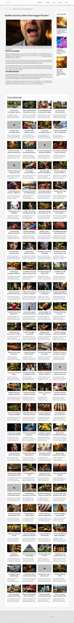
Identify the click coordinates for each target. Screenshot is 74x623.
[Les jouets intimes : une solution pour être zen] (60, 366)
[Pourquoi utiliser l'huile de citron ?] (60, 306)
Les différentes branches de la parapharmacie (60, 232)
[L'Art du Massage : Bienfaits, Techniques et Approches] (45, 165)
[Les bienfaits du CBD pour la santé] (60, 265)
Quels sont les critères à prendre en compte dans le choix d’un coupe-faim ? (29, 294)
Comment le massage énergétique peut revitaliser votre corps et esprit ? (62, 31)
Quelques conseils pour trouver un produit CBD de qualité (44, 495)
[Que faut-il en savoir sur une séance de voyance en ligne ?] (60, 346)
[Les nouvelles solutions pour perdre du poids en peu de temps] (45, 185)
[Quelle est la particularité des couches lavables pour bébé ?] (14, 548)
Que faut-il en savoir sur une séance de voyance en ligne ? (60, 354)
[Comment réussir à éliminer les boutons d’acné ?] (14, 447)
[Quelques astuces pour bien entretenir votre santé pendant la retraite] (14, 507)
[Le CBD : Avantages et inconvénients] (29, 326)
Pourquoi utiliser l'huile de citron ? (60, 313)
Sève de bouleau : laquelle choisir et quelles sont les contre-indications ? (29, 133)
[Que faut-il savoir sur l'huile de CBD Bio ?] (60, 165)
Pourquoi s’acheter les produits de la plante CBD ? (29, 394)
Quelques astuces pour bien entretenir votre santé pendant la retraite (14, 515)
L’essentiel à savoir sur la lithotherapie (44, 252)
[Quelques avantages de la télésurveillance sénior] (60, 286)
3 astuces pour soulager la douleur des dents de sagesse (14, 434)
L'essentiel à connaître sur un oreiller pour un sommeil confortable (44, 454)
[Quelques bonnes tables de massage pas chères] (14, 467)
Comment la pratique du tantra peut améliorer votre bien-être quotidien (45, 153)
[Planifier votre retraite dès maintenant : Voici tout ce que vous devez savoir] (60, 245)
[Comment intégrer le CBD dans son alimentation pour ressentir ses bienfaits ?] (45, 528)
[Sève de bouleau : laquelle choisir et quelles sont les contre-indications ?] (29, 124)
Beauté (60, 2)
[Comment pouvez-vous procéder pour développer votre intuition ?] (45, 286)
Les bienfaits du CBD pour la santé (60, 272)
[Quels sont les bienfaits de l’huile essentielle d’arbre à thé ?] (14, 407)
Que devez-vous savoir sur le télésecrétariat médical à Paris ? (29, 192)
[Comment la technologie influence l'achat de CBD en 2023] (45, 124)
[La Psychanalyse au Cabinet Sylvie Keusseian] (29, 507)
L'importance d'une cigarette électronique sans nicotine (44, 475)
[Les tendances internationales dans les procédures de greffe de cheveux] (29, 145)
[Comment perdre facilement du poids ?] (14, 225)
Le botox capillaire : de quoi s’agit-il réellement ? (44, 313)
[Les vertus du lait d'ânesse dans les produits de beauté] (60, 104)
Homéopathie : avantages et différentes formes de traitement (14, 273)
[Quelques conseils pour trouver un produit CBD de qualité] (45, 487)
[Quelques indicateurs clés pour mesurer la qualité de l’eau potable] (14, 386)
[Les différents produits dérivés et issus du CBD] (29, 265)
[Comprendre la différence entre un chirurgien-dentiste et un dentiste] (29, 245)
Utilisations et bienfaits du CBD (14, 534)
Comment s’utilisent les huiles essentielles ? (59, 534)
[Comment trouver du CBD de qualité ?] (29, 346)
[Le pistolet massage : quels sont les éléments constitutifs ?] (60, 326)
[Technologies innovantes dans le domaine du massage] (29, 165)
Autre (66, 2)
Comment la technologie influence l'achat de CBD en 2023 (44, 132)
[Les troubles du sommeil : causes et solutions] (60, 145)
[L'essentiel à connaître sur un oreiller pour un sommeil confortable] (45, 447)
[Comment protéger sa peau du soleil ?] (60, 507)
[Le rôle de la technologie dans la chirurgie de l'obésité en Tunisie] (60, 124)
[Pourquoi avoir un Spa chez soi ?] (60, 185)
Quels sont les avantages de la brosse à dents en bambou (60, 434)
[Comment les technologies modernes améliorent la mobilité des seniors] (14, 104)
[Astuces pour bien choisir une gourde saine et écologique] (60, 588)
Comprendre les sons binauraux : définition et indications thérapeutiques (14, 193)
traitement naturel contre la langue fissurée (32, 56)
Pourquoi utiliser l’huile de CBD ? (44, 554)
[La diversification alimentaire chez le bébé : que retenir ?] (29, 487)
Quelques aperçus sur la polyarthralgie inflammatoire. (29, 555)
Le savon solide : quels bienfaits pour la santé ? (60, 494)
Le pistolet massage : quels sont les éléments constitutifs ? (59, 333)
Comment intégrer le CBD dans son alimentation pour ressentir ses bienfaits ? (44, 536)
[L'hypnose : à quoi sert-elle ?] (45, 386)
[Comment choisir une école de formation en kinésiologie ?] (60, 386)
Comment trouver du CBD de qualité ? (29, 353)
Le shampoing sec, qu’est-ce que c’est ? (60, 413)
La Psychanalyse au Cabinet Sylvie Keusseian (29, 515)
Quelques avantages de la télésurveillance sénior (60, 292)
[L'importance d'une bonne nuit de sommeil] (29, 568)
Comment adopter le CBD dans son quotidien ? (29, 535)
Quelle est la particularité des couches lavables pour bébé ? (14, 556)
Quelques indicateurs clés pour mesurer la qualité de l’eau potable (14, 394)
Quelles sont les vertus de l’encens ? (14, 353)
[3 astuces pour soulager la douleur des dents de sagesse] (14, 427)
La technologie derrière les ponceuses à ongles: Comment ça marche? (44, 112)
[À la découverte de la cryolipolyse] (14, 205)
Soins (54, 2)
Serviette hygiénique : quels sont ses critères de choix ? (29, 233)
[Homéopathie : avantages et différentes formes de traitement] (14, 265)
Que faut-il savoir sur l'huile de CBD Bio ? (60, 171)
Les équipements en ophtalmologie (14, 575)
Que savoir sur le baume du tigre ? (14, 373)
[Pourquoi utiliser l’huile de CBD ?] (45, 548)
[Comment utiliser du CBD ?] (29, 467)
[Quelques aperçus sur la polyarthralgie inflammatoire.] (29, 548)
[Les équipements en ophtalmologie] (14, 568)
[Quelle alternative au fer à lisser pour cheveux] (29, 407)
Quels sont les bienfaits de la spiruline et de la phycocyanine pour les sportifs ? (29, 113)
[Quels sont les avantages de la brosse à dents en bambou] (60, 427)
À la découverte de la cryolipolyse (14, 212)
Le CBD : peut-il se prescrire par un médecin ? (14, 333)
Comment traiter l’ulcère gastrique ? (29, 434)
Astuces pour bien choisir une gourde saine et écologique (60, 596)
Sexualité (48, 2)
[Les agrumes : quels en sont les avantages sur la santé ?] (45, 427)
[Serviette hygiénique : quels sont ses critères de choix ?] (29, 225)
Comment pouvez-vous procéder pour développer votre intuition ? (44, 294)
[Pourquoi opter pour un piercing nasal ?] (29, 447)
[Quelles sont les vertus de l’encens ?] (14, 346)
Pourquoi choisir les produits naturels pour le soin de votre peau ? (14, 293)
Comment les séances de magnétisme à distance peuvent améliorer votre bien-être (61, 72)
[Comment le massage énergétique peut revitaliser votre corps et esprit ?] (62, 22)
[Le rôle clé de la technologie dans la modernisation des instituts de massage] (14, 124)
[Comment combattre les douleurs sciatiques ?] (45, 366)
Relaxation (40, 2)
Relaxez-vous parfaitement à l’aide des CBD (60, 454)
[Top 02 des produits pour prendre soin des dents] (45, 588)
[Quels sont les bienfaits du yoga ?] (60, 467)
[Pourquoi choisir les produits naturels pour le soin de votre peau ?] (14, 286)
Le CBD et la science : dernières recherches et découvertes (14, 152)
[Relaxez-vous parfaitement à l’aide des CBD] (60, 447)
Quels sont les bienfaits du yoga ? (59, 474)
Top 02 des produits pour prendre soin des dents (45, 596)
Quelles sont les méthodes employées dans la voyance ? (44, 333)
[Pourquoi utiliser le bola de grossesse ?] (14, 306)
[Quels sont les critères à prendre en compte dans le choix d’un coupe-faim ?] (29, 286)
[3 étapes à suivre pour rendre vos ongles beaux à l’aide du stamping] (45, 507)
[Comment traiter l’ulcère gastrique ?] (29, 427)
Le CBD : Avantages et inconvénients (29, 333)
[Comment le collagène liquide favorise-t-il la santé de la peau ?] (62, 42)
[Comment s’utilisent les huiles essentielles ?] (60, 528)
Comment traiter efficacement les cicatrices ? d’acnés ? (14, 253)
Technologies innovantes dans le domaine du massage (29, 172)
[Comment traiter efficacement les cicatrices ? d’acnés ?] (14, 245)
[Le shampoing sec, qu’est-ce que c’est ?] (60, 407)
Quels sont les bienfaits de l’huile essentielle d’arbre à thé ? (14, 414)
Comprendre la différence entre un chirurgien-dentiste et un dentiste (29, 254)
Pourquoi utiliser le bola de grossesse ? (14, 313)
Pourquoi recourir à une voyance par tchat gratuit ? (14, 172)
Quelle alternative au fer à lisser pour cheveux (29, 413)
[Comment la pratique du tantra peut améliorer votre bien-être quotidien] (45, 145)
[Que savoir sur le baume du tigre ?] (14, 366)
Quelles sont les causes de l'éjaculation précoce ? (14, 495)
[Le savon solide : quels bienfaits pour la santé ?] (60, 487)
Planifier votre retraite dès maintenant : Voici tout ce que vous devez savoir (59, 254)
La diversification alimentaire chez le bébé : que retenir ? (29, 495)
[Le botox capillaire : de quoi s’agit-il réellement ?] (45, 306)
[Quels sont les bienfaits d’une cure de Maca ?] (29, 588)
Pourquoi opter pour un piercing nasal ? (29, 454)
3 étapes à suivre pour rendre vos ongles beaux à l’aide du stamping (44, 515)
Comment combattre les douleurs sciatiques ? (45, 373)
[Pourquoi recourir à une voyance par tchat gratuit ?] (14, 165)
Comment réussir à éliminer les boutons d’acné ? (14, 454)
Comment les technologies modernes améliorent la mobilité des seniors (14, 113)
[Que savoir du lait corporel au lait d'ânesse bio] (14, 588)
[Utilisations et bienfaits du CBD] (14, 528)
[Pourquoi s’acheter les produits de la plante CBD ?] (29, 386)
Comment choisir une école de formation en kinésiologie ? (60, 394)
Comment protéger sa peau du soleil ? (60, 514)
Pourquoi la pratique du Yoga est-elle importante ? (44, 273)
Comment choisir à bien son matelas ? (44, 353)
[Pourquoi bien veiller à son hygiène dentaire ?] (29, 366)
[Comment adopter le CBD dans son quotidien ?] (29, 528)
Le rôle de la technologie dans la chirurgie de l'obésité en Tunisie (60, 132)
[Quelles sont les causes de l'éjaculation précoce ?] (14, 487)
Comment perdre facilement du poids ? (14, 232)
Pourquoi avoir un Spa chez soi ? (60, 192)
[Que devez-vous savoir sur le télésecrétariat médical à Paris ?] (29, 185)
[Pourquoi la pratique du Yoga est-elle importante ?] (45, 265)
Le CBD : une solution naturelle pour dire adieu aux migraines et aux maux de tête (29, 213)
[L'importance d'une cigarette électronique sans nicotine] (45, 467)
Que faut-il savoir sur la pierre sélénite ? (59, 212)
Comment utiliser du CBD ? (29, 474)
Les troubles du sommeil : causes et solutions (60, 151)
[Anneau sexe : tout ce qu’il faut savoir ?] (45, 568)
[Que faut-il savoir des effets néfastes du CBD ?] (45, 205)
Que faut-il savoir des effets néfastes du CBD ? (44, 213)
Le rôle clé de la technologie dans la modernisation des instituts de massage (14, 133)
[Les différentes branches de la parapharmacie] (60, 225)
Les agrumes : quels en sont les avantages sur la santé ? (45, 434)
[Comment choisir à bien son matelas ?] (45, 346)
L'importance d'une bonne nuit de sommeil (29, 575)
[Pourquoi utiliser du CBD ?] (60, 568)
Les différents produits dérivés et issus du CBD (29, 272)
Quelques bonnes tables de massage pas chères (14, 474)
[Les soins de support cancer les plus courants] (29, 306)
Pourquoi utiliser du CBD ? (59, 575)
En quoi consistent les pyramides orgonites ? (44, 413)
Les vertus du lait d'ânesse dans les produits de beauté (60, 112)
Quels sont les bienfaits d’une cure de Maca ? (29, 595)
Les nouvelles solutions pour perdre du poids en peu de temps (44, 192)
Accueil (6, 9)
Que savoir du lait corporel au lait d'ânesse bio (14, 596)
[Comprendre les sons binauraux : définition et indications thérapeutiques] (14, 185)
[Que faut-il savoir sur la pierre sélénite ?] (60, 205)
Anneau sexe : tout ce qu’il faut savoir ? (45, 575)
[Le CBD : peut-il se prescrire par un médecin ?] (14, 326)
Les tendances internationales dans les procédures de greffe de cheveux (29, 153)
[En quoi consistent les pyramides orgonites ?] (45, 407)
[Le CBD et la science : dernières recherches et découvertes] (14, 145)
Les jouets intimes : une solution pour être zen (59, 373)
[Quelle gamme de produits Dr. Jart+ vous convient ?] (60, 548)
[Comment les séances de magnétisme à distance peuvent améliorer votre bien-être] (62, 62)
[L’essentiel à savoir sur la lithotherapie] (45, 245)
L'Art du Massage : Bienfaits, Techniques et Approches (44, 172)
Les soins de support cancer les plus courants (29, 313)
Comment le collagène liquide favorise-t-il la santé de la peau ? (61, 51)
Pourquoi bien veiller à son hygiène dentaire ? (29, 373)
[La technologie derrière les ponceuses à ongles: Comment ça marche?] (45, 104)
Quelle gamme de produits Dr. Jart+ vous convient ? (60, 555)
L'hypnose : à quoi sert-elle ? (44, 393)
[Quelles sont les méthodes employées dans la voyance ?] (45, 326)
